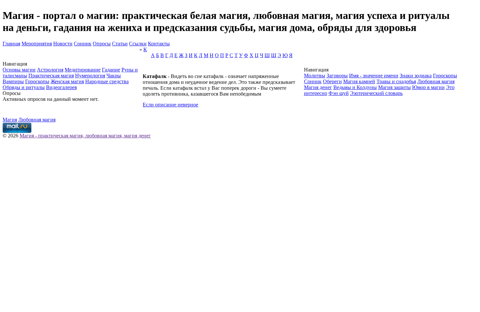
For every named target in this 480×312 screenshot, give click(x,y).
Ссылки (138, 43)
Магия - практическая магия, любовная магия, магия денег (85, 135)
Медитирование (83, 69)
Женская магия (67, 81)
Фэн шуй (338, 93)
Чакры (113, 75)
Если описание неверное (170, 104)
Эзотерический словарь (376, 93)
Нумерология (90, 75)
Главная (11, 43)
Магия (10, 119)
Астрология (50, 69)
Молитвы (314, 75)
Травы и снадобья (396, 81)
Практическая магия (51, 75)
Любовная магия (436, 81)
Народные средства (107, 81)
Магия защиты (394, 87)
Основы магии (19, 69)
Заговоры (337, 75)
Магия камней (359, 81)
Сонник (82, 43)
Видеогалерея (61, 87)
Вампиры (13, 81)
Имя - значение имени (373, 75)
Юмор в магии (428, 87)
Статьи (120, 43)
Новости (62, 43)
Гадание (111, 69)
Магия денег (318, 87)
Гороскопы (37, 81)
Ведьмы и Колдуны (355, 87)
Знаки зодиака (416, 75)
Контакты (159, 43)
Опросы (102, 43)
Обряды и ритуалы (24, 87)
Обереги (332, 81)
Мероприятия (37, 43)
